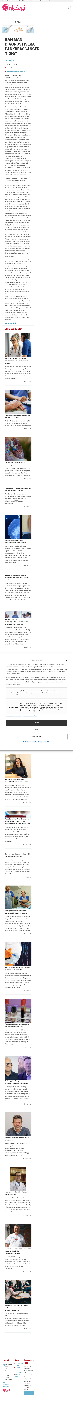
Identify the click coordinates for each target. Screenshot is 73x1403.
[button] (66, 660)
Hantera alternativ (36, 736)
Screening (24, 71)
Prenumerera (19, 1372)
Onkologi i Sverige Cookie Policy (41, 741)
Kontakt (17, 1374)
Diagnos (8, 71)
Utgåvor (17, 1367)
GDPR (17, 1377)
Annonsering (18, 1370)
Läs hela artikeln (11, 323)
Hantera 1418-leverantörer (13, 716)
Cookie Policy (27, 741)
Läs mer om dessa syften (30, 716)
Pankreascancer (16, 71)
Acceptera (36, 722)
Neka (36, 729)
